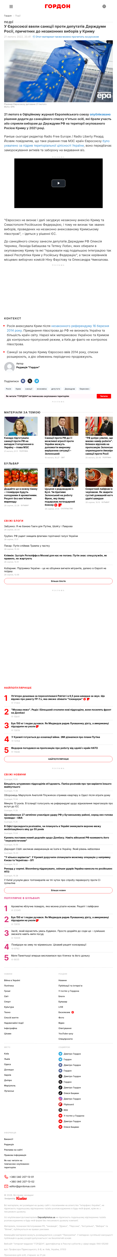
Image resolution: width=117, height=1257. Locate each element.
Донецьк (9, 1069)
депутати (55, 389)
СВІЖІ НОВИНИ (15, 774)
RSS (66, 1110)
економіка (42, 389)
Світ (63, 458)
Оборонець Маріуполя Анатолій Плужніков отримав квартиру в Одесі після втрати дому (57, 795)
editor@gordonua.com (22, 1186)
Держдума (70, 389)
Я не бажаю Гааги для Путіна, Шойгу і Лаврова (38, 526)
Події (17, 15)
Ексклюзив (64, 1012)
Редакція (9, 1144)
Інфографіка (10, 1028)
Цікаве (7, 1033)
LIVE (60, 1007)
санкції (28, 389)
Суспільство (67, 509)
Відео (61, 1023)
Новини (8, 974)
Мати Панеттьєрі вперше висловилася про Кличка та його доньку (50, 955)
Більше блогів (58, 581)
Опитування (64, 1028)
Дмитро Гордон (72, 1053)
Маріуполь (10, 1085)
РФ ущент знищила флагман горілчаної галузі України (41, 535)
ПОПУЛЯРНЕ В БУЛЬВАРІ (22, 898)
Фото (61, 1017)
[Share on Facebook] (23, 381)
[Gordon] (57, 6)
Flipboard (69, 1104)
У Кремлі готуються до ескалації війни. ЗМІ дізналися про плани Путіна (56, 737)
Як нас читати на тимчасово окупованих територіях (16, 1164)
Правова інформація (15, 1155)
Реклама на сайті (13, 1149)
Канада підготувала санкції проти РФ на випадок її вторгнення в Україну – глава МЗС (19, 442)
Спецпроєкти (65, 1039)
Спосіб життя (11, 1017)
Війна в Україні (12, 980)
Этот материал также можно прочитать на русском (67, 36)
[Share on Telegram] (36, 381)
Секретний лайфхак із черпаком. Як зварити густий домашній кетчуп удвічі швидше (100, 493)
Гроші (7, 991)
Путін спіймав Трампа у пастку (27, 545)
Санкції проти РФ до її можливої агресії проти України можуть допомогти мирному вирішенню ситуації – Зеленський (59, 445)
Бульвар (11, 463)
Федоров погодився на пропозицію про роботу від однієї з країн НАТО (54, 747)
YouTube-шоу (65, 1033)
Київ (6, 1053)
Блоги (61, 996)
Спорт (7, 1001)
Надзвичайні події (14, 1023)
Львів (7, 1059)
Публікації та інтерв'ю (70, 985)
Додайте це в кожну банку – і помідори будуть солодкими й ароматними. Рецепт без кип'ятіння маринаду (20, 495)
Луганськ (9, 1091)
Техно (7, 1012)
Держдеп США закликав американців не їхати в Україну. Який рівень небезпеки (52, 848)
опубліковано (100, 114)
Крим (18, 389)
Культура (9, 1007)
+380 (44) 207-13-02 (22, 1181)
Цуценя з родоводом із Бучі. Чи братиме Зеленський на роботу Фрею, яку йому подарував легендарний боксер (60, 496)
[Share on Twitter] (30, 381)
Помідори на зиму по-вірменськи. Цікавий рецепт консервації (49, 944)
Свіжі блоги (13, 520)
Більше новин (58, 890)
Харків (7, 1075)
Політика (23, 451)
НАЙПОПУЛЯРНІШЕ (18, 687)
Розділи (62, 974)
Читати (104, 396)
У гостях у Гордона (68, 991)
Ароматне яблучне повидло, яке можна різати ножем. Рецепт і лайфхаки (55, 906)
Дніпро (8, 1080)
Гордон (8, 15)
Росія (8, 389)
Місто (7, 1047)
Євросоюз (84, 389)
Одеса (7, 1064)
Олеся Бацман (71, 1093)
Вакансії (8, 1139)
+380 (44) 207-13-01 (21, 1176)
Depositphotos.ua (46, 1217)
